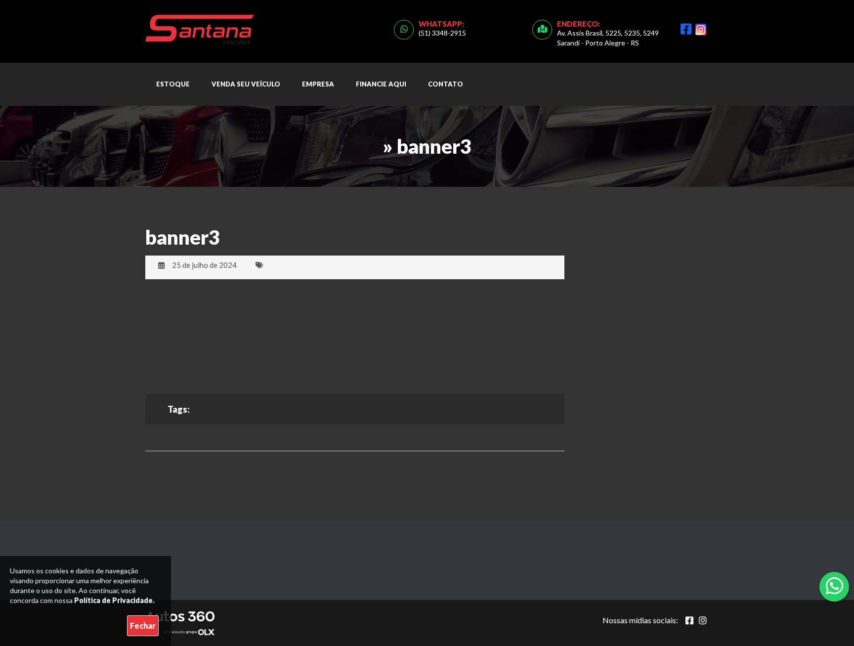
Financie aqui (381, 84)
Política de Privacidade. (114, 600)
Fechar (143, 625)
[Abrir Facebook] (689, 620)
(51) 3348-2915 (442, 33)
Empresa (318, 84)
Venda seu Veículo (246, 84)
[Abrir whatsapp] (834, 586)
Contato (445, 84)
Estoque (173, 84)
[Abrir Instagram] (703, 620)
